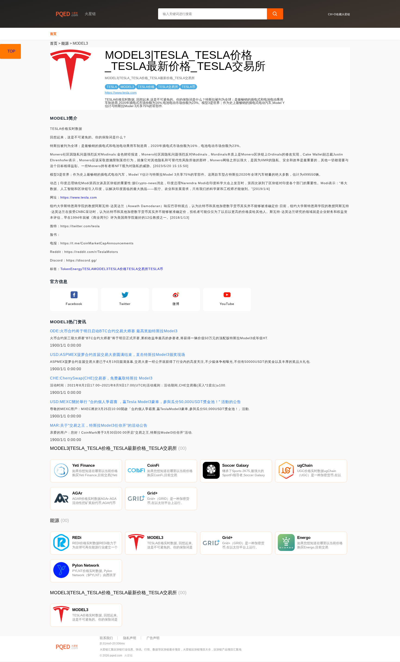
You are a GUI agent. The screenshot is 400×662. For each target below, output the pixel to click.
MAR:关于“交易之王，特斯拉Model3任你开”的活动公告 (98, 425)
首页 (53, 33)
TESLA (88, 269)
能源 (65, 43)
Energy (76, 269)
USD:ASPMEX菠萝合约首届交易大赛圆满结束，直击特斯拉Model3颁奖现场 (117, 355)
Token (65, 269)
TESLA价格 (117, 269)
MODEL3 (101, 269)
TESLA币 (155, 269)
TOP (11, 51)
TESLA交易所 (137, 269)
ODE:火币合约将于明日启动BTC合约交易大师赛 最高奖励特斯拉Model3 (114, 331)
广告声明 (153, 638)
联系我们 (106, 638)
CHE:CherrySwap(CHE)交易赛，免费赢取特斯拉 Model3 (101, 378)
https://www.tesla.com (121, 92)
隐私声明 (129, 638)
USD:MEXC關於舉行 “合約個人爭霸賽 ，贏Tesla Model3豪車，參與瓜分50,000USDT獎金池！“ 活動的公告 (145, 402)
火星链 (128, 655)
